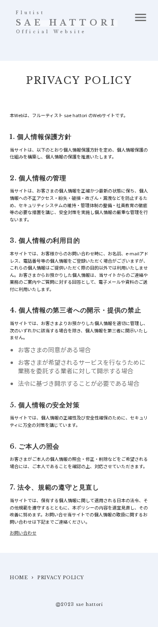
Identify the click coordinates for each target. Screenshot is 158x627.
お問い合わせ (23, 532)
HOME (19, 577)
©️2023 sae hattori (79, 605)
